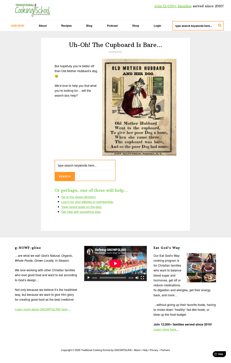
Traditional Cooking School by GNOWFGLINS (32, 10)
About (137, 350)
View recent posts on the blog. (81, 207)
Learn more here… (166, 329)
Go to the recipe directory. (78, 197)
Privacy (154, 350)
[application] (115, 263)
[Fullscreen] (142, 277)
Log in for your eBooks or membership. (87, 201)
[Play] (88, 277)
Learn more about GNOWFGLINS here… (43, 309)
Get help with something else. (81, 211)
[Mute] (137, 277)
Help (145, 350)
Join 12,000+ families (173, 6)
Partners (165, 350)
